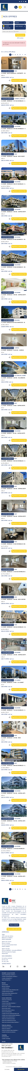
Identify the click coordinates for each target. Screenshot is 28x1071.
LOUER (7, 26)
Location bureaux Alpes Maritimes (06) (10, 989)
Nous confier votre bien (14, 929)
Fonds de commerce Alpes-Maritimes (10, 1030)
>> (25, 54)
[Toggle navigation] (25, 7)
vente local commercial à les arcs (9, 1020)
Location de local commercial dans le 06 (10, 1013)
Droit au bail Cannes (6, 1008)
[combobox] (14, 31)
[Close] (24, 43)
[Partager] (9, 80)
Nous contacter (14, 925)
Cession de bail (5, 1001)
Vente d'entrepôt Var (6, 980)
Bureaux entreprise (6, 986)
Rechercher (21, 35)
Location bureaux (5, 988)
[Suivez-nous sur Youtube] (25, 1)
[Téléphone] (16, 7)
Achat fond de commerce (7, 1026)
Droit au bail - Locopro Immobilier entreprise (11, 1006)
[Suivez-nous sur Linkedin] (19, 1)
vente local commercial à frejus (8, 1018)
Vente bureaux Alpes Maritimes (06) (9, 993)
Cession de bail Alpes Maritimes (9, 1003)
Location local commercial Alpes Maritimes (11, 1015)
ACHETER (7, 28)
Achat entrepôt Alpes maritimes (8, 974)
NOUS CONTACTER (20, 80)
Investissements (5, 1036)
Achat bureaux (5, 984)
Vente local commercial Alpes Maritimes (10, 1022)
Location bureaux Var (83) (7, 991)
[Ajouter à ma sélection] (24, 59)
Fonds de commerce (6, 1028)
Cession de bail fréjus (6, 1004)
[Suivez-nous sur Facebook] (21, 1)
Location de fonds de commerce (8, 1032)
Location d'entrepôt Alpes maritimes (9, 976)
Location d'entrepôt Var (7, 978)
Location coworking (6, 1038)
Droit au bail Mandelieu (7, 1011)
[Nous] (20, 7)
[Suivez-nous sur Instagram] (23, 1)
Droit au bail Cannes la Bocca (8, 1010)
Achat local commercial (7, 999)
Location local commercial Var (8, 1017)
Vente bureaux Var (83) (7, 995)
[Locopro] (4, 7)
